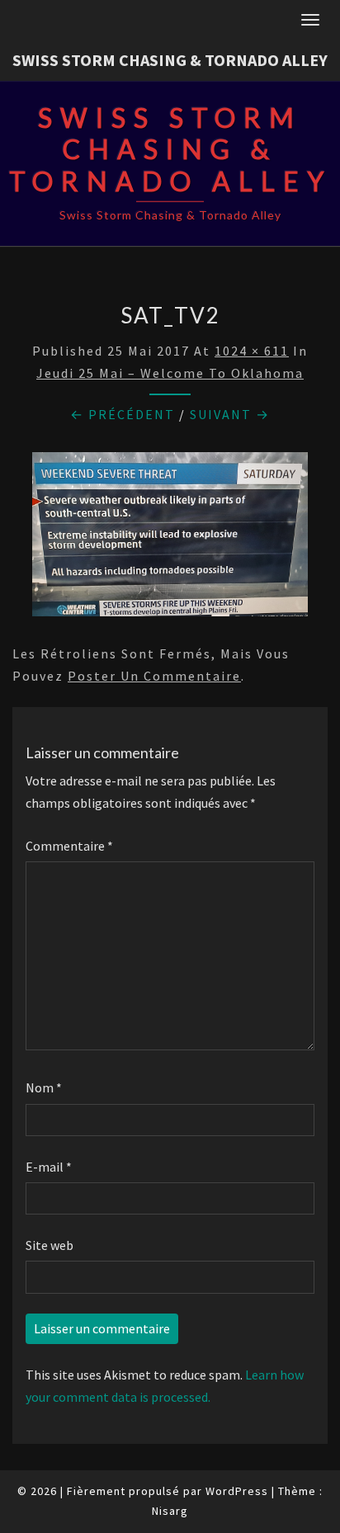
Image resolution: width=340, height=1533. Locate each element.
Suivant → (230, 414)
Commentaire (69, 845)
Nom (44, 1087)
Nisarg (170, 1510)
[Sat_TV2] (170, 539)
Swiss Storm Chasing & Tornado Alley (170, 60)
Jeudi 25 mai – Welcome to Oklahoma (170, 373)
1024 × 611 (252, 350)
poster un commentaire (154, 675)
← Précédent (122, 414)
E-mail (49, 1166)
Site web (49, 1245)
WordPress (236, 1490)
